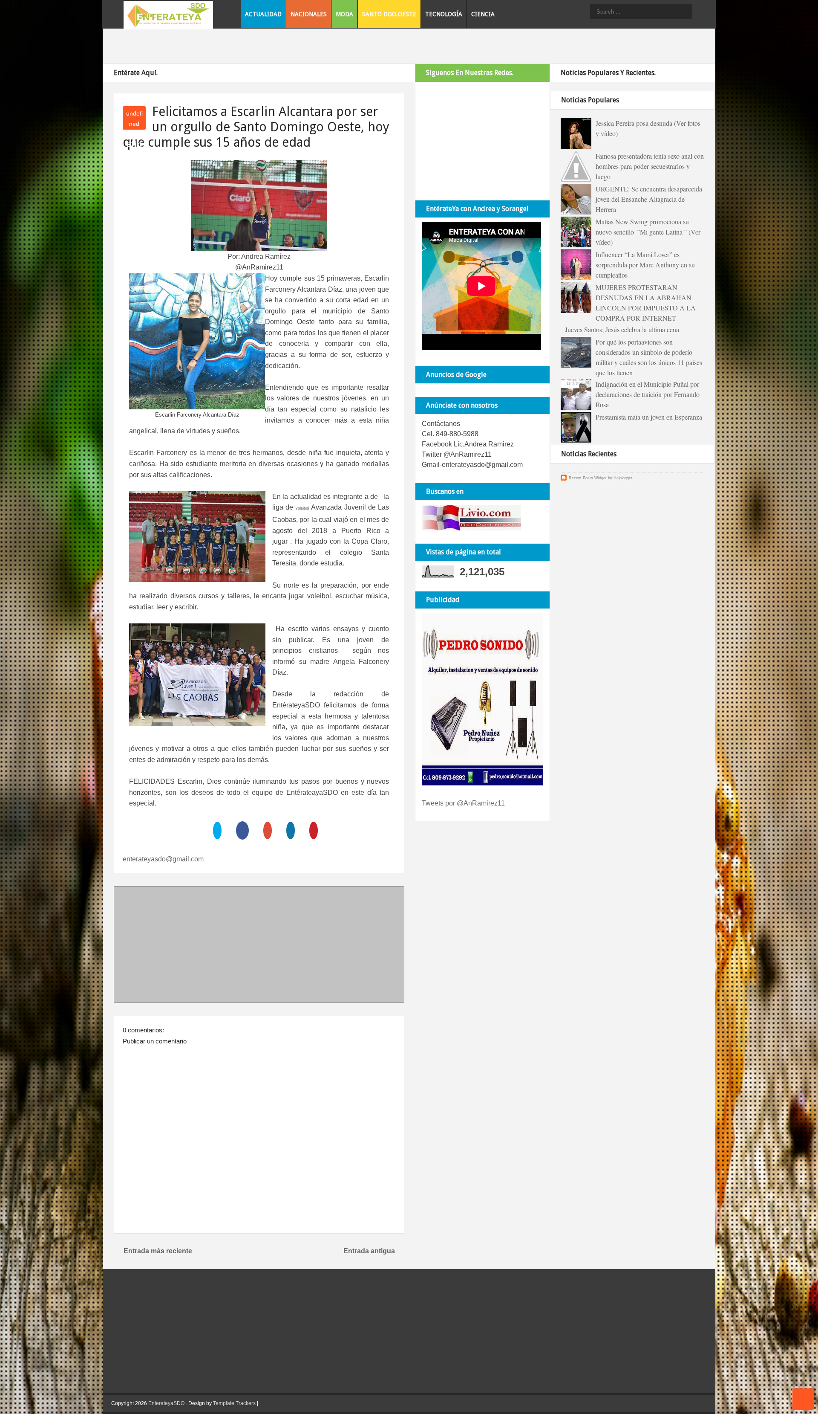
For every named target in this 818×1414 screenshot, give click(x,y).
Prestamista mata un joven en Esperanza (649, 416)
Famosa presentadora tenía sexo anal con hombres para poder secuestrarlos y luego (650, 166)
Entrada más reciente (158, 1251)
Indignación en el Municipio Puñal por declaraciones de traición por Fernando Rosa (648, 394)
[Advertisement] (259, 946)
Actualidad (263, 14)
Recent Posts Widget (588, 478)
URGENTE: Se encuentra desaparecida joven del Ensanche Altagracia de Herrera (649, 199)
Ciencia (483, 14)
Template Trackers (234, 1403)
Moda (344, 14)
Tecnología (443, 14)
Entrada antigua (369, 1251)
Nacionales (309, 14)
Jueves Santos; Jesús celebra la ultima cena (622, 329)
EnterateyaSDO (166, 1403)
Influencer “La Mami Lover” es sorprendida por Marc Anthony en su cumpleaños (645, 264)
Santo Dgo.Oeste (389, 14)
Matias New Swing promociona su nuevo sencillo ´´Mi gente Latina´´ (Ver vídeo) (648, 231)
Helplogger (623, 478)
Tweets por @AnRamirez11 (463, 803)
